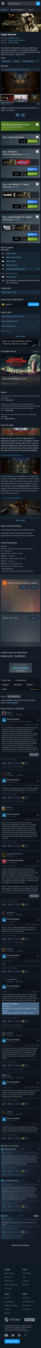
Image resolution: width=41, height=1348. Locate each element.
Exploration (6, 61)
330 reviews (10, 856)
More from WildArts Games (22, 583)
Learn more (7, 127)
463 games (10, 981)
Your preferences (20, 656)
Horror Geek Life (10, 418)
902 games (10, 1114)
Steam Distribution (11, 1284)
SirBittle (10, 1112)
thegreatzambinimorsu (15, 854)
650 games (10, 1035)
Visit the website (8, 326)
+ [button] (37, 61)
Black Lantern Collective (16, 40)
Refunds (7, 1313)
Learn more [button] (33, 304)
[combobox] (22, 4)
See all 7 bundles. (7, 247)
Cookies (7, 1309)
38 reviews (19, 914)
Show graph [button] (33, 689)
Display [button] (4, 689)
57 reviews (19, 1114)
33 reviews (19, 981)
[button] (5, 9)
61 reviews (10, 810)
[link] (20, 174)
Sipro (8, 1075)
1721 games (10, 951)
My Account (26, 1309)
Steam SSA (8, 1277)
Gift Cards (8, 1288)
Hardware (25, 1281)
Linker (9, 773)
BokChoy (10, 949)
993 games (10, 715)
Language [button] (5, 685)
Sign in (3, 108)
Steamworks (9, 1281)
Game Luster (9, 400)
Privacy (7, 1298)
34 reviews (19, 715)
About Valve (26, 1273)
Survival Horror (28, 61)
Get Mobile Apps (12, 1341)
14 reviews (20, 775)
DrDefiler (10, 1033)
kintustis (10, 807)
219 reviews (20, 1077)
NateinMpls (11, 912)
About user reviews (7, 656)
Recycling (25, 1284)
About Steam (9, 1273)
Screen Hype (9, 410)
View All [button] (36, 351)
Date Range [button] (18, 685)
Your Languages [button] (13, 696)
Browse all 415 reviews (20, 1245)
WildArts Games (13, 38)
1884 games (10, 775)
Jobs (24, 1277)
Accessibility (9, 1301)
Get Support (26, 1305)
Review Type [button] (6, 680)
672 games (10, 914)
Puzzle (16, 61)
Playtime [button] (30, 685)
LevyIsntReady (12, 979)
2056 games (10, 1077)
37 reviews (20, 951)
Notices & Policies (11, 1305)
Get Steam (26, 1298)
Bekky (9, 712)
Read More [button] (34, 755)
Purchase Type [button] (20, 680)
